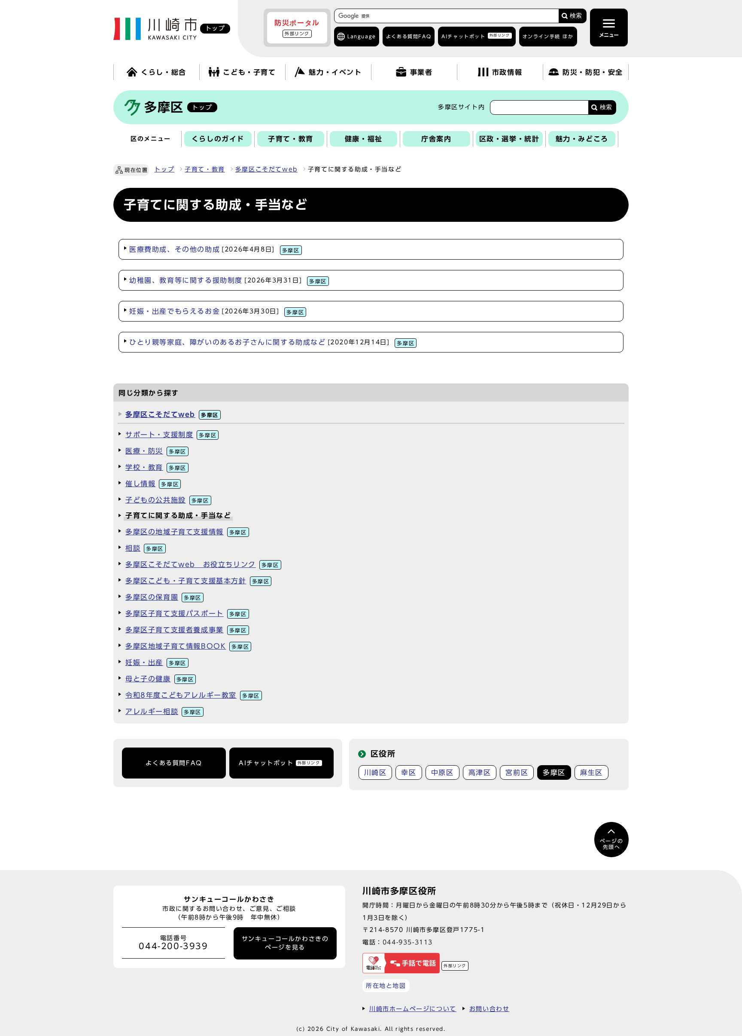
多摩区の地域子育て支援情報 (186, 531)
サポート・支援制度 (170, 434)
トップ (164, 169)
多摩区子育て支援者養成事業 (186, 629)
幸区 (408, 772)
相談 (144, 548)
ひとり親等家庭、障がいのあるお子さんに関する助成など (271, 342)
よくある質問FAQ (174, 763)
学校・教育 (155, 467)
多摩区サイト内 (461, 107)
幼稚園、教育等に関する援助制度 (228, 280)
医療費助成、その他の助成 (214, 249)
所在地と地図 (386, 985)
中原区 (442, 772)
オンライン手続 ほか (548, 36)
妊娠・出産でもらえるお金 (216, 311)
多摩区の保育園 (163, 597)
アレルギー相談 (163, 711)
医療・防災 (155, 451)
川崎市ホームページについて (412, 1008)
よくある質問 (408, 36)
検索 (576, 15)
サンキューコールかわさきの (285, 943)
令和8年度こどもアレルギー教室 (192, 695)
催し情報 (152, 483)
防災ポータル (297, 27)
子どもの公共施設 (167, 500)
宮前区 (516, 772)
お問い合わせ (489, 1008)
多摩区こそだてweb (266, 169)
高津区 (479, 772)
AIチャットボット (475, 36)
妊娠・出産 (155, 662)
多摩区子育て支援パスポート (186, 613)
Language (361, 36)
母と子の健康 (159, 678)
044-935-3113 (408, 942)
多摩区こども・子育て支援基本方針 (197, 580)
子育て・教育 (205, 169)
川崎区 (375, 772)
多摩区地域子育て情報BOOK (187, 646)
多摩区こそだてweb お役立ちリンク (202, 564)
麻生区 (591, 772)
